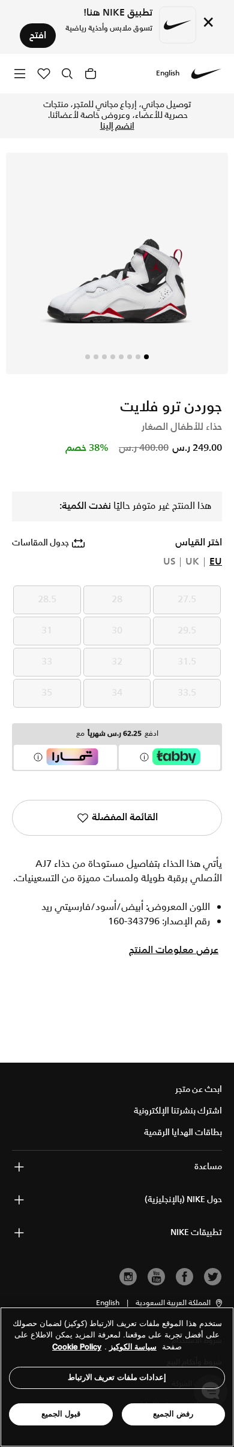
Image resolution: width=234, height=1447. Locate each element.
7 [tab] (96, 356)
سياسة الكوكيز (133, 1346)
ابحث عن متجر (198, 1089)
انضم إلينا (117, 126)
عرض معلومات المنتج (173, 951)
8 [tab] (87, 356)
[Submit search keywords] (67, 73)
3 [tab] (129, 356)
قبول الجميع (60, 1413)
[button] (180, 1303)
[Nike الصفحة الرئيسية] (206, 73)
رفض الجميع (173, 1413)
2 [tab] (138, 356)
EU (215, 562)
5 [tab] (112, 356)
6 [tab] (104, 356)
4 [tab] (121, 356)
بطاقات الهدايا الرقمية (183, 1132)
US (169, 562)
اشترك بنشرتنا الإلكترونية (178, 1111)
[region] (117, 1377)
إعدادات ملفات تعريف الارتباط (117, 1377)
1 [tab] (146, 356)
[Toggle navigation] (20, 73)
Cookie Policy (76, 1346)
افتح (37, 35)
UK (192, 562)
